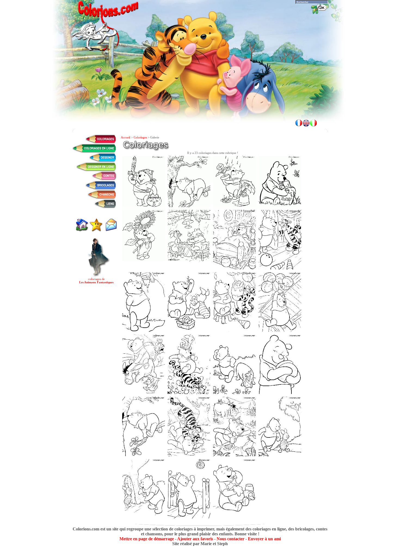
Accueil (125, 137)
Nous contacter (230, 538)
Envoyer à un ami (264, 538)
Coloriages (140, 137)
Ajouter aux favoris (195, 538)
